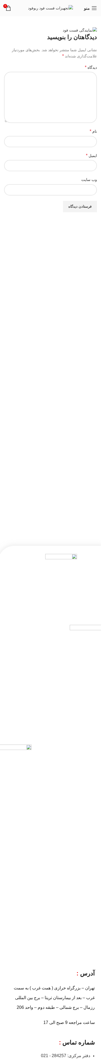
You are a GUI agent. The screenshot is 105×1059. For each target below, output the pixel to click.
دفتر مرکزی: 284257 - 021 (65, 1055)
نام (93, 131)
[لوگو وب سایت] (50, 8)
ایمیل (91, 155)
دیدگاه (91, 67)
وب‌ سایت (89, 179)
